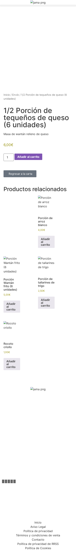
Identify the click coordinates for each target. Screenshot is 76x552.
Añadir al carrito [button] (45, 241)
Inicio (7, 94)
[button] (38, 6)
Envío (15, 94)
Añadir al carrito (28, 157)
